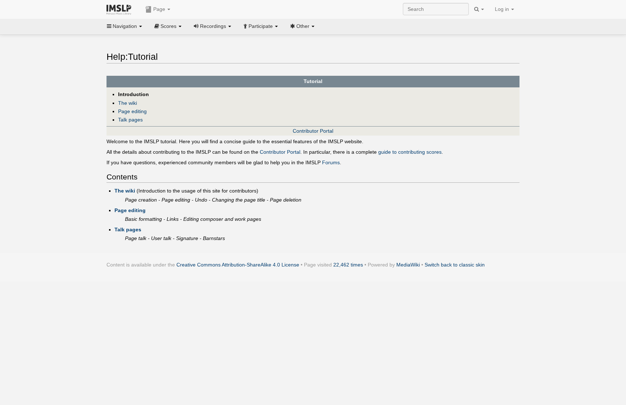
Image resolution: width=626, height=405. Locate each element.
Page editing (132, 111)
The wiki (127, 103)
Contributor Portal (313, 131)
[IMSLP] (120, 9)
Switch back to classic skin (455, 265)
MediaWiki (408, 265)
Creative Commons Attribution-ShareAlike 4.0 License (237, 265)
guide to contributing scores (410, 152)
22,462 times (348, 265)
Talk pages (130, 120)
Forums (331, 162)
